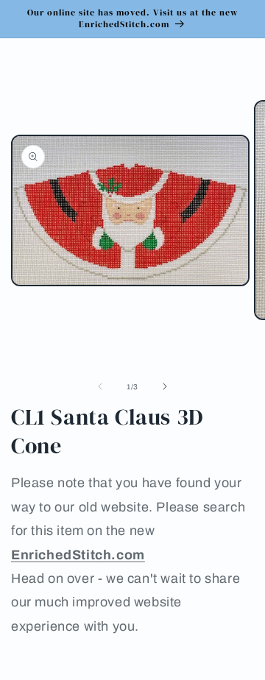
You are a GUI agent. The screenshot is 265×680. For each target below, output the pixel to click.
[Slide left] (100, 386)
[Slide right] (165, 386)
